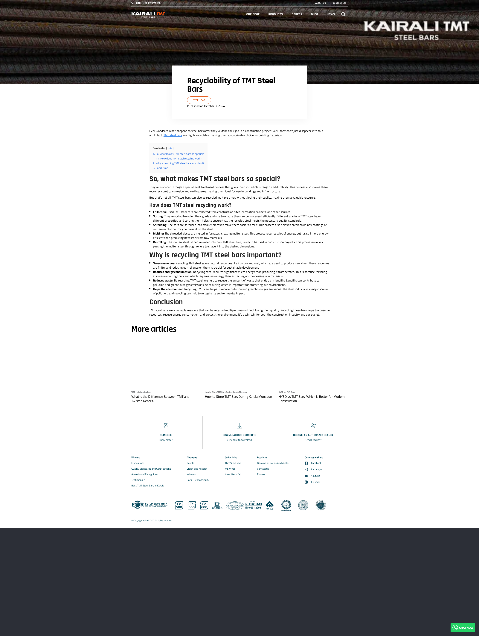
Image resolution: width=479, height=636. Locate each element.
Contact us (263, 468)
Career (297, 14)
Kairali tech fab (233, 474)
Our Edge (253, 14)
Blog (314, 14)
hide (170, 148)
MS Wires (230, 468)
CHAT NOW (465, 627)
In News (191, 474)
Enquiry (261, 474)
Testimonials (138, 479)
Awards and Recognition (144, 474)
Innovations (137, 463)
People (190, 463)
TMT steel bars (173, 135)
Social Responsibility (198, 479)
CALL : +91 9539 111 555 (148, 3)
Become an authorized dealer (273, 463)
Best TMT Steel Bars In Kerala (147, 485)
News (331, 14)
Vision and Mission (197, 468)
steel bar (199, 100)
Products (275, 14)
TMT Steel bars (233, 463)
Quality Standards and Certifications (151, 468)
